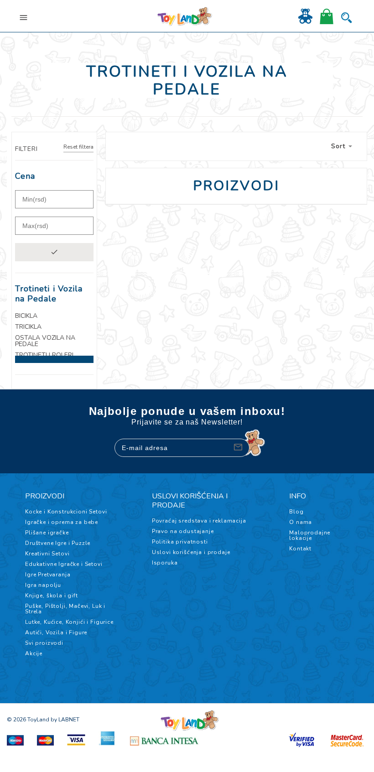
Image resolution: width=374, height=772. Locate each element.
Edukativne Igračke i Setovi (64, 564)
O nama (300, 522)
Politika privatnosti (180, 541)
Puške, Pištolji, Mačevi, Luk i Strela (65, 608)
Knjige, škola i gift (51, 595)
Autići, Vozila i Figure (56, 632)
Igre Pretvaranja (47, 574)
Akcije (33, 653)
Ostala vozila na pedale (45, 341)
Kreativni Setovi (47, 553)
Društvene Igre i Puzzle (57, 543)
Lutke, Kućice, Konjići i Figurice (69, 622)
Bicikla (26, 316)
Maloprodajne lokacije (309, 535)
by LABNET (65, 719)
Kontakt (300, 548)
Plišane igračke (47, 532)
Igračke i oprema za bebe (61, 522)
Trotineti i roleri (44, 355)
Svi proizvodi (44, 643)
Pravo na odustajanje (183, 531)
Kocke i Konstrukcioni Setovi (66, 511)
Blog (296, 511)
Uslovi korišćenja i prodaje (191, 552)
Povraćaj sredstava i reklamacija (199, 520)
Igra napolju (43, 585)
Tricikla (28, 327)
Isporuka (165, 562)
